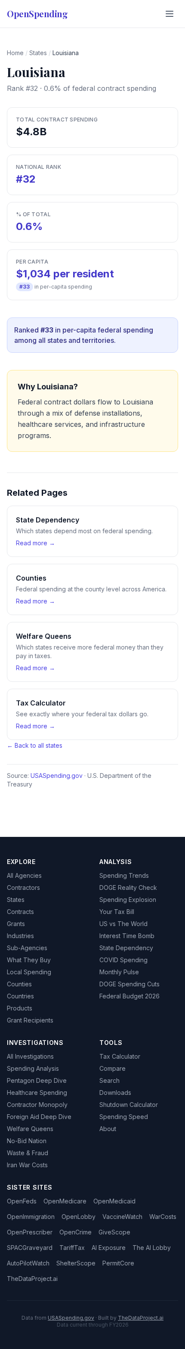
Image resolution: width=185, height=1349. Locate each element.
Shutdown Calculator (128, 1104)
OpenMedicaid (114, 1201)
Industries (20, 935)
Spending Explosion (127, 899)
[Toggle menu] (169, 13)
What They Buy (29, 960)
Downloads (115, 1092)
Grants (16, 923)
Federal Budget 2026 (129, 996)
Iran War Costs (27, 1165)
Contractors (23, 887)
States (38, 52)
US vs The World (123, 923)
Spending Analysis (33, 1068)
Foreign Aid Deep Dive (39, 1116)
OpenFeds (22, 1201)
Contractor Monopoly (37, 1104)
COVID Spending (123, 960)
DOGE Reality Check (128, 887)
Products (19, 1008)
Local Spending (29, 972)
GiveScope (114, 1232)
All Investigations (30, 1056)
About (107, 1128)
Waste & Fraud (27, 1152)
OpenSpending (37, 13)
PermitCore (118, 1263)
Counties (19, 984)
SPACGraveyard (29, 1247)
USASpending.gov (57, 775)
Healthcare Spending (37, 1092)
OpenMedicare (64, 1201)
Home (15, 52)
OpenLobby (79, 1216)
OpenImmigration (31, 1216)
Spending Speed (123, 1116)
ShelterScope (76, 1263)
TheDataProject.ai (32, 1278)
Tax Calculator (119, 1056)
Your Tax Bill (116, 911)
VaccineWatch (122, 1216)
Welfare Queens (30, 1128)
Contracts (20, 911)
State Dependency (126, 947)
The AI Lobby (152, 1247)
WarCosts (162, 1216)
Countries (20, 996)
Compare (112, 1068)
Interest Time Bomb (126, 935)
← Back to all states (34, 745)
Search (109, 1080)
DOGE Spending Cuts (129, 984)
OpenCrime (75, 1232)
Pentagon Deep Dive (37, 1080)
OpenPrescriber (29, 1232)
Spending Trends (124, 875)
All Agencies (24, 875)
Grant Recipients (30, 1020)
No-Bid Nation (26, 1140)
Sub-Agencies (27, 947)
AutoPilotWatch (28, 1263)
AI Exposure (109, 1247)
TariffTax (72, 1247)
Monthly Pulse (119, 972)
